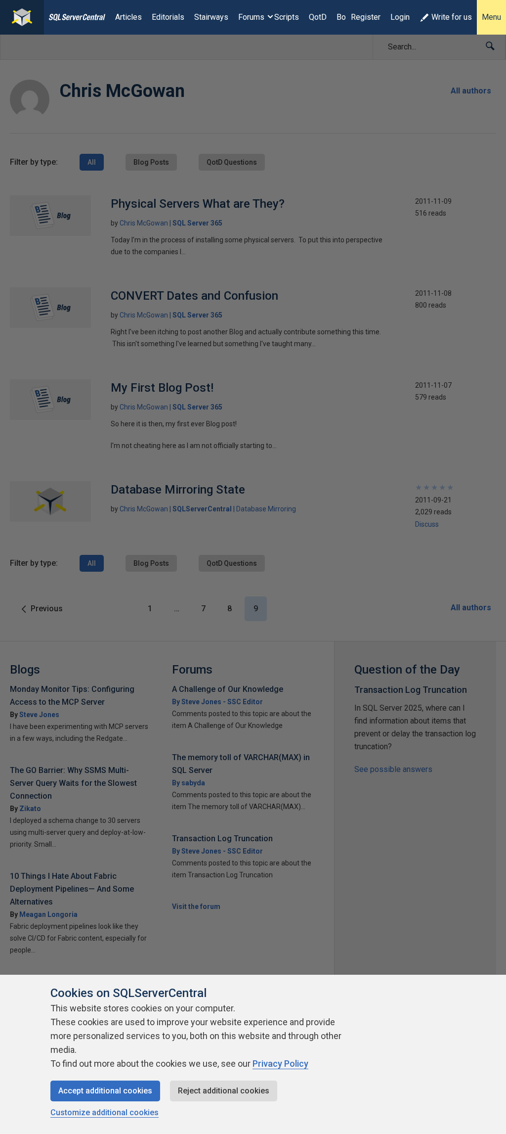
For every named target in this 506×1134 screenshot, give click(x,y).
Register (365, 17)
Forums (251, 17)
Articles (128, 17)
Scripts (286, 17)
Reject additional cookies (223, 1090)
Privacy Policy (280, 1063)
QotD (318, 17)
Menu (491, 17)
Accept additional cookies (105, 1090)
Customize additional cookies (104, 1112)
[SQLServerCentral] (22, 17)
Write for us (451, 17)
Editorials (168, 17)
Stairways (211, 17)
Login (400, 17)
